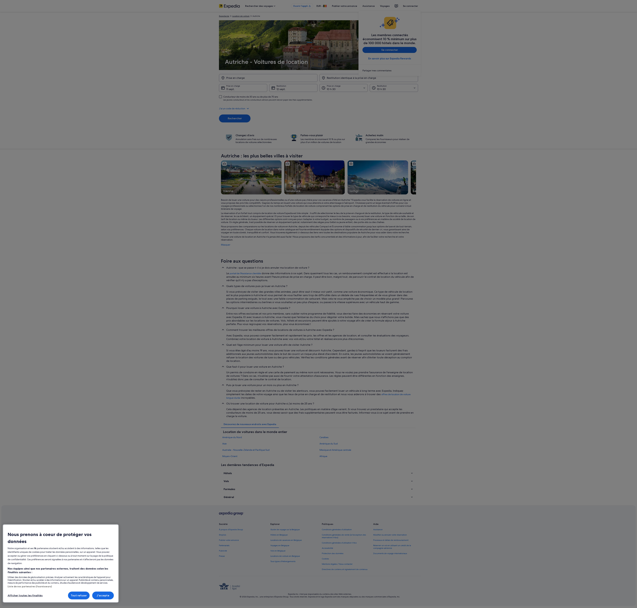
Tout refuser (79, 595)
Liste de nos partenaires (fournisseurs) (30, 586)
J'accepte (103, 595)
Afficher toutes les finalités (25, 595)
